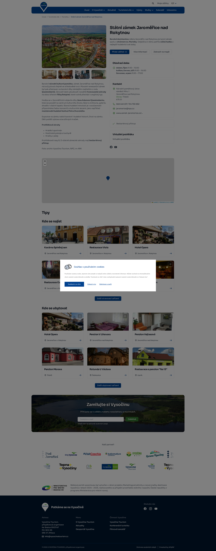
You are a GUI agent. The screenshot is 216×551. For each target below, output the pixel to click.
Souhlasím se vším (74, 284)
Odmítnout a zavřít (105, 284)
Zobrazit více (91, 284)
